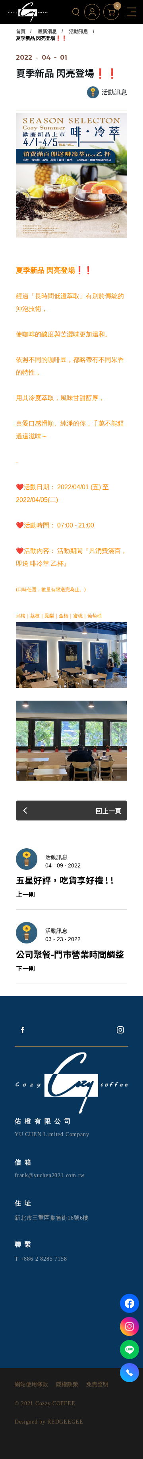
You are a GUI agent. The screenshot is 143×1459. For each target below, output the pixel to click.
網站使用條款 (31, 1384)
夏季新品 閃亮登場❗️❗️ (41, 38)
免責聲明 (97, 1384)
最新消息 (47, 31)
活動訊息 (78, 31)
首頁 (20, 31)
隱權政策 (67, 1384)
